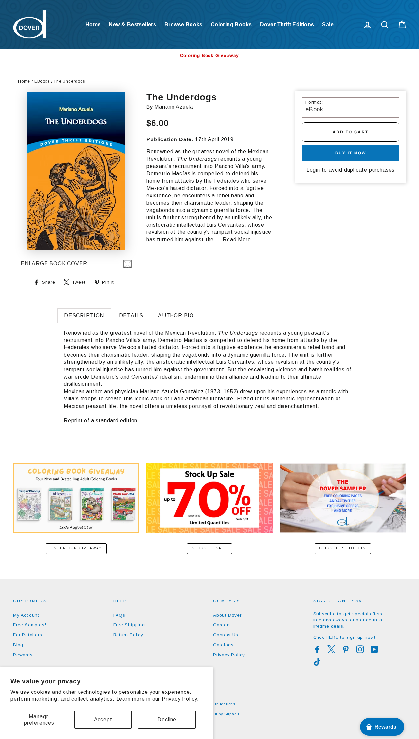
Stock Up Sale (209, 548)
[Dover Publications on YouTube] (374, 649)
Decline (166, 719)
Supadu (231, 714)
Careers (222, 624)
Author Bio (176, 315)
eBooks (42, 81)
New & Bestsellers (132, 24)
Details (131, 315)
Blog (18, 644)
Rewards (23, 654)
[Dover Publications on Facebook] (317, 649)
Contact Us (225, 634)
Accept (103, 719)
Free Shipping (129, 624)
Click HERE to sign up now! (344, 637)
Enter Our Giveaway (76, 548)
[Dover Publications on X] (331, 649)
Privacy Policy (229, 654)
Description (84, 315)
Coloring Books (231, 24)
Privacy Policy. (180, 699)
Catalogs (223, 644)
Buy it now (350, 153)
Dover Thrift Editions (287, 24)
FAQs (119, 615)
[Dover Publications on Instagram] (360, 649)
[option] (209, 55)
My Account (26, 615)
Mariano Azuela (174, 107)
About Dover (227, 615)
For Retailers (27, 634)
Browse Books (183, 24)
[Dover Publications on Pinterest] (346, 649)
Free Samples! (29, 624)
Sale (328, 24)
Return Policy (128, 634)
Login (313, 170)
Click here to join (342, 548)
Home (93, 24)
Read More (237, 239)
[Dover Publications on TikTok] (317, 662)
